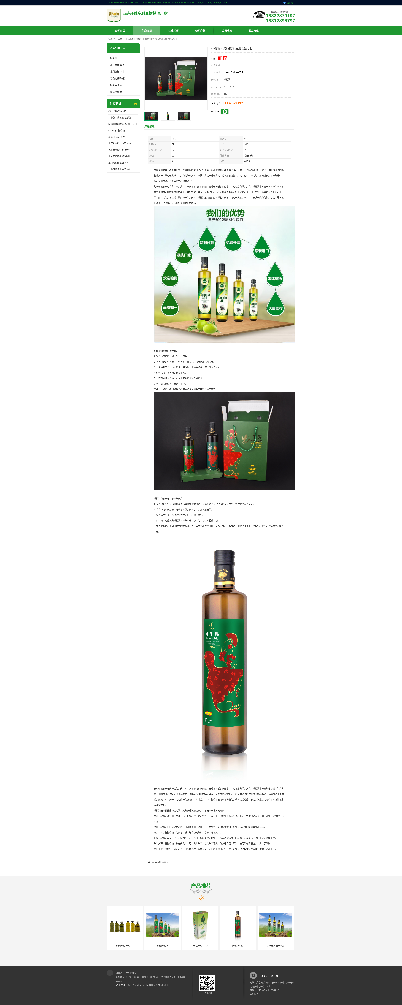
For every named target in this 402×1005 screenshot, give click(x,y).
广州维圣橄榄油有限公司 (168, 977)
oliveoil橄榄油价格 (117, 111)
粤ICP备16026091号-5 (147, 977)
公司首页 (120, 30)
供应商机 (147, 30)
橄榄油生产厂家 (125, 946)
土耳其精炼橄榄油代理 (119, 156)
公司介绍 (200, 30)
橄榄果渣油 (116, 85)
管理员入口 (154, 985)
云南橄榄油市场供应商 (119, 169)
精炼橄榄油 (116, 92)
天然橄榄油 (237, 946)
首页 (120, 39)
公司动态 (227, 30)
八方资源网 (133, 985)
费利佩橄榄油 (117, 71)
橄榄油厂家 (162, 946)
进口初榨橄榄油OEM (118, 163)
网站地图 (164, 985)
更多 (136, 104)
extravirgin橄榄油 (116, 130)
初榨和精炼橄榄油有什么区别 (122, 124)
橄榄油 (139, 39)
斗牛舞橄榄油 (117, 65)
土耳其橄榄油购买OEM (119, 143)
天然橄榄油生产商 (200, 946)
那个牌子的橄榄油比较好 (120, 117)
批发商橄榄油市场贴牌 (119, 150)
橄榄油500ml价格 (116, 137)
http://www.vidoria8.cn (158, 862)
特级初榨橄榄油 (118, 78)
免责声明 (143, 985)
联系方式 (254, 30)
